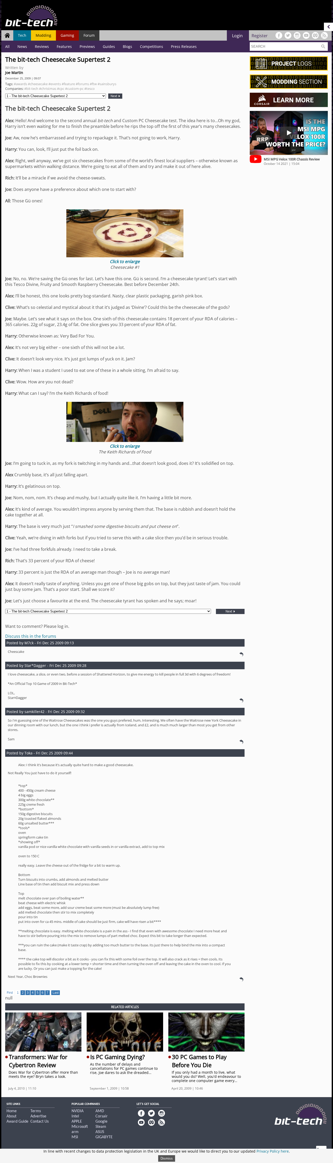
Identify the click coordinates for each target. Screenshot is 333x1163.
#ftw (93, 84)
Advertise (38, 1116)
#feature (68, 84)
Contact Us (39, 1122)
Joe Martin (14, 72)
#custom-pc (74, 88)
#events (54, 84)
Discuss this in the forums (30, 636)
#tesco (89, 88)
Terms (35, 1111)
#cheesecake (38, 84)
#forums (82, 84)
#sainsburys (107, 84)
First (10, 993)
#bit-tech (31, 88)
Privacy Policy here (273, 1151)
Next (114, 96)
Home (12, 1111)
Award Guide (17, 1122)
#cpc (60, 88)
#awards (20, 84)
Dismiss (167, 1158)
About (11, 1116)
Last (56, 993)
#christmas (47, 88)
